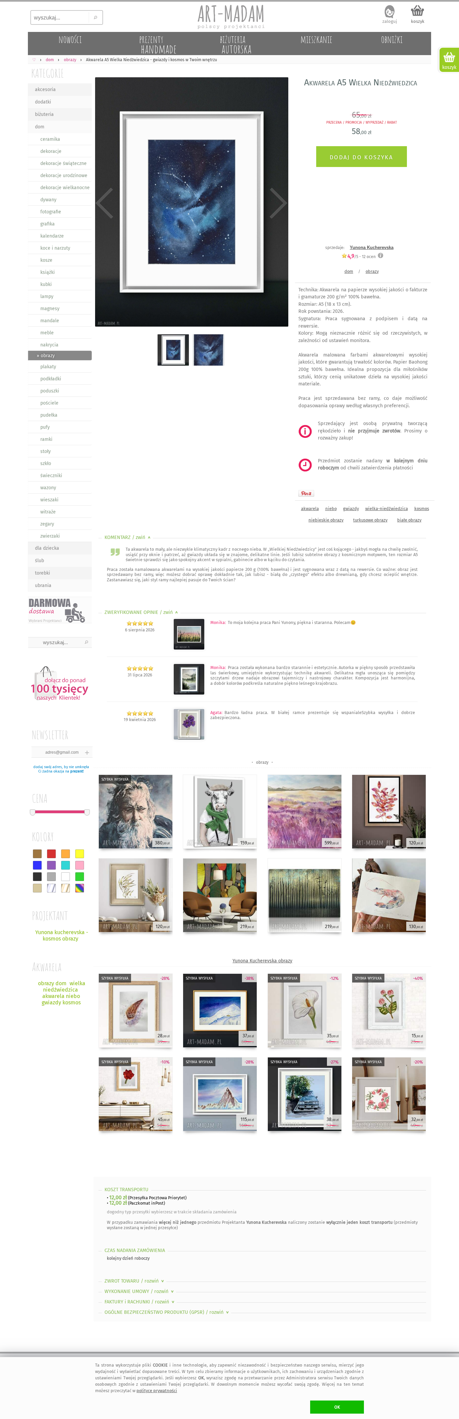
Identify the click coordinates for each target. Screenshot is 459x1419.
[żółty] (79, 853)
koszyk (417, 21)
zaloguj (389, 21)
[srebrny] (51, 888)
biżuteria (44, 114)
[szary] (51, 876)
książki (47, 272)
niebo (331, 508)
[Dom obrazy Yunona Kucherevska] (189, 648)
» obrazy (46, 356)
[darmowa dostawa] (60, 610)
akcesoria (45, 89)
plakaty (48, 367)
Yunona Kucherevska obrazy (262, 961)
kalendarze (52, 236)
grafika (47, 224)
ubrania (43, 585)
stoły (45, 451)
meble (47, 333)
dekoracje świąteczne (63, 163)
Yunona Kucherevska (371, 247)
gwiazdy (351, 508)
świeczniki (51, 475)
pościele (49, 403)
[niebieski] (37, 865)
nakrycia (49, 345)
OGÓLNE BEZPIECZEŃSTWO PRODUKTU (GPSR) (167, 1312)
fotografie (50, 212)
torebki (42, 573)
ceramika (50, 139)
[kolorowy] (79, 888)
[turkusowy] (65, 865)
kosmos (421, 508)
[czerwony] (51, 853)
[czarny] (37, 876)
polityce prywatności (156, 1390)
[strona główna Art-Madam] (229, 17)
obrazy (372, 271)
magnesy (49, 308)
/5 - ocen (361, 256)
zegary (47, 524)
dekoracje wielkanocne (65, 188)
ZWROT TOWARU (135, 1281)
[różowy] (79, 865)
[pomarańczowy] (65, 853)
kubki (46, 284)
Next (277, 203)
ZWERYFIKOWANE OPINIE (142, 612)
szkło (45, 463)
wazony (48, 488)
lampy (46, 296)
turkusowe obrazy (370, 520)
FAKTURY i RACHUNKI (140, 1302)
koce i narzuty (55, 248)
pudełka (48, 415)
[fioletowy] (51, 865)
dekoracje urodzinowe (63, 175)
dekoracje (50, 151)
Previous (104, 203)
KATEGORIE (47, 73)
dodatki (43, 102)
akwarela (310, 508)
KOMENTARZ (128, 537)
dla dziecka (47, 548)
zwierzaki (50, 536)
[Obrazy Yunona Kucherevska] (189, 738)
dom (39, 127)
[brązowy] (37, 853)
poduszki (49, 391)
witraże (48, 512)
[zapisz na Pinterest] (306, 493)
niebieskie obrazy (325, 520)
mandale (49, 321)
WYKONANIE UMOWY (140, 1291)
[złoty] (65, 888)
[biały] (65, 876)
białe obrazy (409, 520)
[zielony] (79, 876)
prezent (76, 771)
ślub (39, 561)
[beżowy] (37, 888)
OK (337, 1407)
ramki (46, 439)
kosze (46, 260)
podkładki (50, 379)
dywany (48, 200)
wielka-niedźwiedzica (386, 508)
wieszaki (49, 500)
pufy (45, 427)
